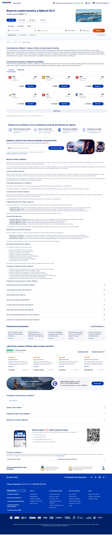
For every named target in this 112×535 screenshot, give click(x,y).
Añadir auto (33, 35)
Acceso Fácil (12, 477)
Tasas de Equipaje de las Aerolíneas (55, 502)
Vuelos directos (102, 35)
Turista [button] (29, 26)
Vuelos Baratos (33, 494)
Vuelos (15, 42)
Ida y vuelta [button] (11, 26)
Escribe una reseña (83, 351)
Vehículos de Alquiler (35, 498)
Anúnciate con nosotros (75, 503)
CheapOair (9, 42)
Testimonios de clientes (74, 501)
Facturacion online (54, 498)
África (19, 42)
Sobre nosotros (72, 494)
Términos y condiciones (94, 496)
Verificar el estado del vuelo (56, 505)
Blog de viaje (52, 507)
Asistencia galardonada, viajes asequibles (16, 468)
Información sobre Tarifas (14, 459)
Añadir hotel (23, 35)
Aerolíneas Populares (13, 494)
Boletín (70, 505)
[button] (68, 3)
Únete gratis (97, 383)
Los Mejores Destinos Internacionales (13, 505)
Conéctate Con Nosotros (75, 477)
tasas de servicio (60, 455)
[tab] (11, 20)
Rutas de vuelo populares (14, 497)
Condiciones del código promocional (67, 459)
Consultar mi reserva (54, 494)
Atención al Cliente (54, 496)
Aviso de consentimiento (11, 153)
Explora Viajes (17, 3)
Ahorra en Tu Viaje (56, 148)
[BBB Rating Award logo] (104, 469)
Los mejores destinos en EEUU (15, 501)
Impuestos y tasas (92, 498)
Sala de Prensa (72, 496)
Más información (31, 386)
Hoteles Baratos (34, 496)
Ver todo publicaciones (97, 326)
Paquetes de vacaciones (36, 501)
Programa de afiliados (74, 498)
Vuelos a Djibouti (13, 400)
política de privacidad (22, 153)
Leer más (10, 338)
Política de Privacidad (93, 494)
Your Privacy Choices (13, 510)
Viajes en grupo (34, 503)
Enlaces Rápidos (11, 490)
